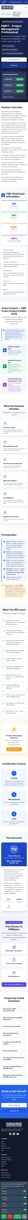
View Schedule (13, 59)
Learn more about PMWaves (13, 984)
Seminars (8, 14)
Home (2, 14)
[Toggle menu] (26, 7)
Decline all (10, 1216)
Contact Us (14, 65)
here (5, 1188)
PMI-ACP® (4, 1164)
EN (26, 2)
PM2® (2, 1166)
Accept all (3, 1216)
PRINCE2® (3, 1162)
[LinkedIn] (14, 1134)
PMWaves (3, 1146)
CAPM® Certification (6, 1159)
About (2, 1141)
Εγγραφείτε (20, 79)
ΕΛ (21, 2)
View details (4, 1193)
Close (24, 1216)
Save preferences (17, 1216)
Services (3, 1143)
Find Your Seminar (5, 1177)
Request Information (8, 97)
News (2, 1150)
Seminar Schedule (6, 1148)
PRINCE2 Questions (6, 1175)
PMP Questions (5, 1172)
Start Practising (13, 749)
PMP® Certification (6, 1157)
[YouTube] (17, 1134)
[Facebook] (10, 1134)
